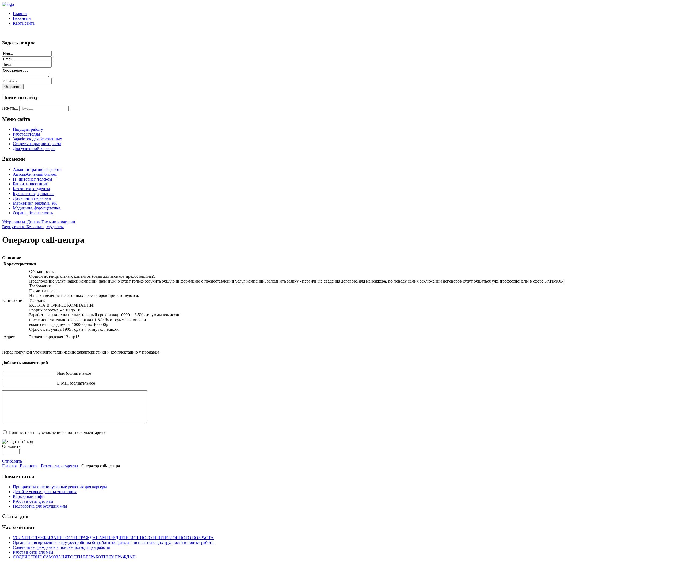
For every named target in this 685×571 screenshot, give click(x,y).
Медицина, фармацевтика (36, 208)
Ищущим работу (28, 129)
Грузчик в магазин (58, 222)
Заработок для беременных (37, 139)
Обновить (11, 446)
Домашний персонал (32, 198)
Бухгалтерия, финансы (33, 193)
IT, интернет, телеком (32, 179)
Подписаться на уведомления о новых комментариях (57, 432)
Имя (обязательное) (74, 373)
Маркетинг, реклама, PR (35, 203)
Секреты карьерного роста (37, 143)
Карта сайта (24, 23)
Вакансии (22, 18)
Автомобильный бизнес (35, 174)
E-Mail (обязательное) (76, 383)
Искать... (10, 108)
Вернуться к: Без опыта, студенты (33, 226)
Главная (20, 13)
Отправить (12, 461)
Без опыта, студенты (31, 188)
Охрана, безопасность (33, 213)
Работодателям (26, 134)
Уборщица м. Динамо (21, 222)
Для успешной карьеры (34, 148)
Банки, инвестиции (30, 184)
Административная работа (37, 169)
